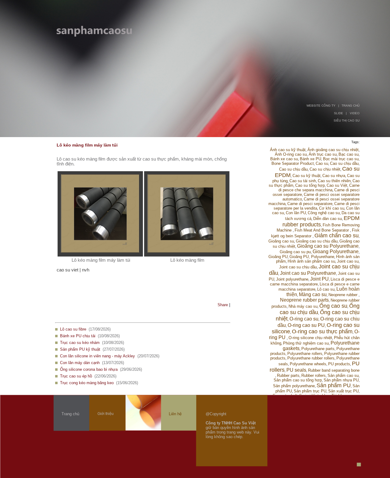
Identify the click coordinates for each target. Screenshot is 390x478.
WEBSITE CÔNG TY (321, 105)
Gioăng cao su (281, 241)
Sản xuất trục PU (343, 391)
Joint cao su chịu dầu (298, 267)
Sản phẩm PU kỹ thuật (80, 349)
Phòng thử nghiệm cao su (306, 343)
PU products (339, 364)
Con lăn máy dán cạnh (80, 362)
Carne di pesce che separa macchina (319, 187)
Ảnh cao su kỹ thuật (288, 149)
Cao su (322, 163)
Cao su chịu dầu (344, 163)
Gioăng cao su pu (295, 252)
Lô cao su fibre (73, 329)
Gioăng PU (278, 256)
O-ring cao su (303, 318)
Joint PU (319, 278)
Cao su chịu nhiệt (325, 169)
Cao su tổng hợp (310, 185)
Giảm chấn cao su (336, 235)
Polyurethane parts (318, 348)
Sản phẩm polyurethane (294, 386)
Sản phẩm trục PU (310, 391)
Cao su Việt (337, 185)
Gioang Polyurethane (336, 251)
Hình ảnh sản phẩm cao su (311, 261)
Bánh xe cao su (284, 159)
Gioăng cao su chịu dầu (317, 241)
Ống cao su (333, 306)
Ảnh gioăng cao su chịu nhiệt (333, 149)
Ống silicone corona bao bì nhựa (89, 369)
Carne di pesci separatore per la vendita (317, 206)
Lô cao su (326, 289)
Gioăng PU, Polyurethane (311, 256)
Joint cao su (348, 261)
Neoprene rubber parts (304, 300)
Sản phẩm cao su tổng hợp (298, 380)
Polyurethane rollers (304, 353)
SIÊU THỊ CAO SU (347, 120)
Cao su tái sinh (302, 181)
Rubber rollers (313, 375)
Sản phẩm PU (334, 385)
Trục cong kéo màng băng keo (87, 383)
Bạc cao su (349, 154)
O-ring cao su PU (306, 325)
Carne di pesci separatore (309, 203)
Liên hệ (175, 414)
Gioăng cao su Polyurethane (328, 246)
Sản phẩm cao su (343, 375)
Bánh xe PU (310, 159)
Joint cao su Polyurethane (308, 273)
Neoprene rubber (343, 294)
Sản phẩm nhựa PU (341, 380)
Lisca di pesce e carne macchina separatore (315, 281)
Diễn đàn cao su (327, 218)
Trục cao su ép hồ (76, 376)
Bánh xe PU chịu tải (77, 336)
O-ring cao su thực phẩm (322, 331)
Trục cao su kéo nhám (80, 342)
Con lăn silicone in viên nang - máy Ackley (97, 356)
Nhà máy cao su (303, 306)
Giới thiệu (106, 414)
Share (223, 305)
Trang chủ (70, 414)
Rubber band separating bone (334, 370)
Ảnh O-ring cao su (291, 154)
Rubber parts (288, 375)
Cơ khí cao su (331, 208)
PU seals (296, 370)
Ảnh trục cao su (323, 154)
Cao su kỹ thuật (306, 175)
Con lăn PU (296, 213)
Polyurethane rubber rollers (311, 358)
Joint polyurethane (292, 279)
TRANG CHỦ (351, 105)
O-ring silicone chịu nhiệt (310, 337)
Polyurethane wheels (308, 364)
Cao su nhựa (333, 175)
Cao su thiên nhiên (334, 181)
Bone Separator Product (292, 163)
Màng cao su (313, 294)
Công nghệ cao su (324, 213)
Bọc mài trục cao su (341, 159)
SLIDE (338, 113)
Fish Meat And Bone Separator (322, 230)
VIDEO (355, 113)
